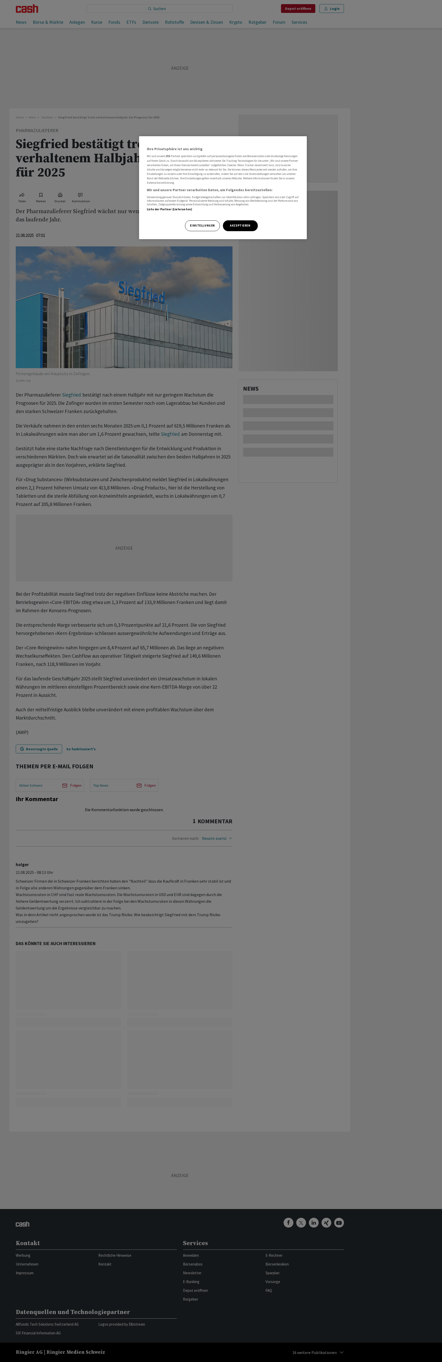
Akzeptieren (240, 225)
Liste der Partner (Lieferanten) (169, 209)
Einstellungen (202, 225)
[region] (223, 187)
